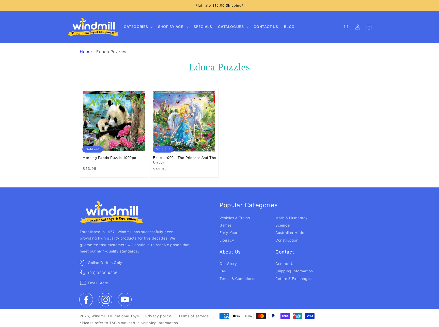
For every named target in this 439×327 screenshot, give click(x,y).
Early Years (230, 232)
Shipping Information (294, 271)
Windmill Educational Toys (115, 316)
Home (86, 51)
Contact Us (285, 263)
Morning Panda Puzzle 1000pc (109, 158)
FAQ (223, 271)
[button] (138, 27)
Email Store (98, 283)
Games (226, 225)
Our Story (228, 263)
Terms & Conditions (237, 278)
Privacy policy (158, 316)
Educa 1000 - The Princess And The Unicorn (184, 160)
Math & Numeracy (291, 218)
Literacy (227, 240)
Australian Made (289, 232)
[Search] (346, 27)
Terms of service (193, 316)
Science (282, 225)
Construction (286, 240)
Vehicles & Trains (235, 218)
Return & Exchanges (293, 278)
